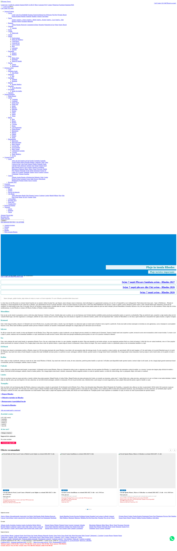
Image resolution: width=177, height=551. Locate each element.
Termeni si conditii (6, 539)
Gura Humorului (16, 127)
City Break (11, 194)
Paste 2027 (11, 202)
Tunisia (10, 63)
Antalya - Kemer (41, 20)
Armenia (18, 525)
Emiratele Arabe (13, 71)
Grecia (10, 13)
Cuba (9, 69)
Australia (42, 160)
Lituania (34, 167)
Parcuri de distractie (14, 192)
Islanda (41, 165)
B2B (26, 5)
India (18, 165)
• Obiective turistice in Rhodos (12, 398)
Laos (25, 167)
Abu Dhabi (15, 73)
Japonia (17, 167)
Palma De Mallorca (17, 39)
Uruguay (46, 172)
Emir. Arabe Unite (36, 528)
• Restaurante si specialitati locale (13, 401)
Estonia (30, 164)
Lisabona (42, 195)
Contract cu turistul (85, 539)
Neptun (14, 111)
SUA (17, 172)
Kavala (72, 516)
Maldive (10, 83)
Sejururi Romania (9, 94)
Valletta (138, 518)
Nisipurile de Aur (49, 25)
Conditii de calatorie (14, 5)
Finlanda (10, 26)
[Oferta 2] (87, 509)
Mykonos (49, 15)
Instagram (68, 5)
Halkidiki (25, 15)
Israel (45, 165)
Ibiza (13, 46)
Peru (13, 170)
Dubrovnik (15, 33)
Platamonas (159, 516)
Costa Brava (15, 41)
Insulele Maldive (16, 84)
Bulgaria (10, 23)
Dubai (35, 518)
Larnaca (36, 195)
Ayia (27, 516)
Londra (47, 195)
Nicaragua (120, 525)
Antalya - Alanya (22, 20)
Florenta (31, 195)
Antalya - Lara (50, 20)
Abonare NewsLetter (7, 215)
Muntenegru (15, 180)
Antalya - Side (59, 20)
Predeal (14, 136)
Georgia (70, 525)
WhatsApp (55, 5)
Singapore (37, 170)
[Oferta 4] (90, 509)
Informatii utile (17, 539)
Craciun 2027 (12, 204)
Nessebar (41, 25)
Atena (13, 195)
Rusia (109, 527)
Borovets (23, 25)
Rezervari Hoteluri (9, 205)
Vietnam (21, 174)
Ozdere (130, 516)
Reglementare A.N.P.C (59, 542)
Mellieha (83, 518)
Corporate (41, 5)
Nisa (60, 195)
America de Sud (25, 160)
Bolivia (23, 162)
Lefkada (106, 516)
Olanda (45, 169)
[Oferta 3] (89, 509)
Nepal (35, 169)
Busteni (14, 122)
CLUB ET (31, 5)
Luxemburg (40, 167)
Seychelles (11, 89)
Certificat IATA (5, 542)
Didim (31, 518)
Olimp (13, 112)
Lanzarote (15, 48)
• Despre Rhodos (7, 394)
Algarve (14, 53)
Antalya (14, 20)
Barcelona (19, 195)
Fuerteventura (16, 38)
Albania (14, 177)
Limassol (111, 516)
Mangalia (14, 109)
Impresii (22, 5)
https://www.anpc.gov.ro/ (41, 542)
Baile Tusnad (15, 149)
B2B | (16, 537)
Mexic (31, 169)
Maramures (15, 131)
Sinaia (13, 137)
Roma (20, 197)
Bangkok (14, 81)
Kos (45, 15)
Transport (7, 207)
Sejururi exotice (9, 68)
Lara (97, 516)
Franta (10, 29)
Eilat (27, 195)
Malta (103, 525)
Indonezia (11, 74)
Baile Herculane (16, 142)
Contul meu (4, 5)
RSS (72, 5)
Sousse (121, 518)
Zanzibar (26, 174)
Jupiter (14, 106)
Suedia (21, 172)
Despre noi (73, 537)
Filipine (34, 164)
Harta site (75, 539)
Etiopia (52, 525)
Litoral (10, 97)
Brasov (14, 121)
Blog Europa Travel (47, 537)
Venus (13, 116)
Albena (14, 25)
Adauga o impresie (6, 433)
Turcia (10, 18)
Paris (13, 197)
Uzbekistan (15, 174)
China (46, 162)
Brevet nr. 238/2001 (86, 540)
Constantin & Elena (32, 25)
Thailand (14, 79)
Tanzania (10, 93)
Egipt (9, 56)
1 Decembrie (12, 199)
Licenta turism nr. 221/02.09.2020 (69, 540)
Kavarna (76, 516)
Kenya (22, 167)
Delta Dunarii (12, 96)
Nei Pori (54, 15)
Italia (13, 167)
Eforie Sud (15, 104)
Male (61, 518)
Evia (20, 15)
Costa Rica (6, 528)
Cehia (41, 177)
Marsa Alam (15, 58)
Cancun (3, 518)
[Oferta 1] (86, 509)
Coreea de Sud (16, 164)
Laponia (14, 28)
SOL (50, 542)
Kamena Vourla (32, 15)
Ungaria (40, 172)
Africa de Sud (16, 160)
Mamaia (14, 107)
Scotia (28, 170)
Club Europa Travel (35, 537)
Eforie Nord (15, 102)
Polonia (17, 170)
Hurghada (15, 59)
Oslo (63, 195)
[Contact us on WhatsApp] (172, 538)
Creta (17, 15)
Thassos (39, 16)
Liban (68, 528)
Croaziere (7, 184)
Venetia (30, 197)
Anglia (32, 160)
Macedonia (42, 179)
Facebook (62, 5)
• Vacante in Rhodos (8, 405)
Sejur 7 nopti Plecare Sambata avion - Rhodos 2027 (148, 282)
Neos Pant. (94, 518)
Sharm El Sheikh (17, 61)
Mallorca (65, 518)
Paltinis (14, 134)
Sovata (14, 156)
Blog (36, 5)
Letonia (29, 167)
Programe (7, 187)
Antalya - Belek (31, 20)
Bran (13, 119)
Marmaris (30, 21)
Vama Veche (57, 535)
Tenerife (14, 49)
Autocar (10, 175)
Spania (10, 36)
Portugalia (11, 51)
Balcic (31, 516)
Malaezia (21, 169)
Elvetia (14, 179)
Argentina (37, 160)
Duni (38, 518)
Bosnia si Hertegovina (27, 177)
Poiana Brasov (16, 129)
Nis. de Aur (107, 518)
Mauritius (11, 86)
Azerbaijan (29, 525)
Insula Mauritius (16, 88)
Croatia (10, 31)
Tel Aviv (25, 197)
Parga (151, 516)
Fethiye (19, 21)
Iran (33, 165)
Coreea (35, 527)
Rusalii (10, 189)
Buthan (32, 162)
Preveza (165, 516)
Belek (43, 516)
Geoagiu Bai (15, 146)
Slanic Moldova (16, 154)
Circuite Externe (9, 157)
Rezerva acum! (171, 3)
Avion (10, 159)
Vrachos (143, 518)
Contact (50, 5)
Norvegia (39, 169)
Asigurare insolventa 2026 (18, 542)
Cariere (80, 537)
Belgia (18, 162)
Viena (34, 197)
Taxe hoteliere (68, 539)
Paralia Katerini (16, 16)
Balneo (7, 535)
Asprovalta (23, 516)
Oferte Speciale (5, 218)
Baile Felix (15, 141)
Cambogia (38, 162)
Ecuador (20, 528)
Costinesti (15, 101)
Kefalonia (40, 15)
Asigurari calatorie (57, 539)
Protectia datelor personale (29, 539)
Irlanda (37, 165)
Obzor (56, 25)
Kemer (87, 516)
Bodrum (14, 21)
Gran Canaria (16, 44)
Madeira (14, 54)
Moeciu (14, 132)
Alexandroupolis (14, 516)
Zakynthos (45, 16)
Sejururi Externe (9, 11)
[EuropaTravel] (6, 1)
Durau (13, 126)
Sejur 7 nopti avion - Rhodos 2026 (157, 292)
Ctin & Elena (9, 518)
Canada (19, 527)
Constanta (15, 99)
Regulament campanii (44, 539)
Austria (10, 34)
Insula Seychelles (17, 91)
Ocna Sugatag (16, 147)
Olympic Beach (62, 15)
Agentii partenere (23, 537)
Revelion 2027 (12, 182)
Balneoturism (12, 139)
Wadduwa (149, 518)
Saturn (14, 114)
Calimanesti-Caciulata (18, 151)
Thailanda (11, 78)
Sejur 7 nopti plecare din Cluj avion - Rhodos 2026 (149, 287)
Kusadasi (24, 21)
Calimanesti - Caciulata (96, 535)
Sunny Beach (63, 25)
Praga (16, 197)
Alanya (3, 516)
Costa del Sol (16, 43)
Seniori (10, 190)
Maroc (27, 169)
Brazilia (27, 162)
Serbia (32, 170)
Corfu (13, 15)
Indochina (55, 527)
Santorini (28, 16)
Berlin (24, 195)
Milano (56, 195)
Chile (42, 162)
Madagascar (15, 169)
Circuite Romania (9, 185)
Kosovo (36, 179)
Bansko (18, 25)
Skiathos (34, 16)
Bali (13, 76)
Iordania (29, 165)
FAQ (45, 5)
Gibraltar (14, 165)
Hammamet (15, 66)
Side (169, 516)
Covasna (14, 124)
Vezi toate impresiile (8, 443)
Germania (23, 179)
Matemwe (77, 518)
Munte (10, 117)
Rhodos (23, 16)
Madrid (52, 195)
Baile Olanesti (16, 144)
